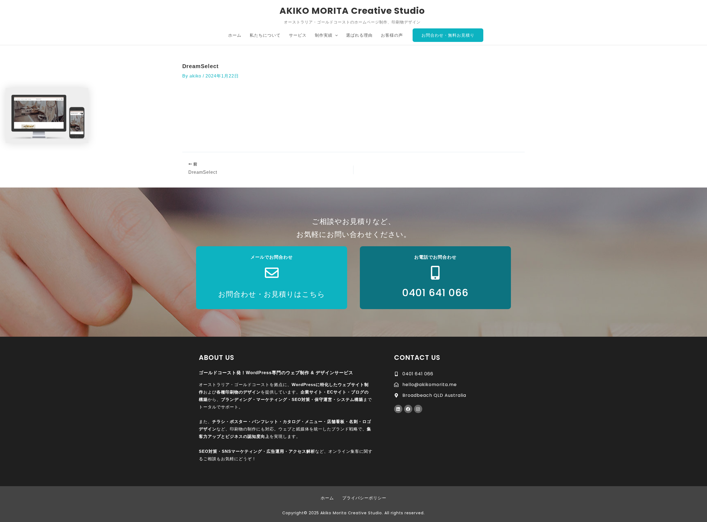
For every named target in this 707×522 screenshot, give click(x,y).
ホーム (327, 498)
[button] (335, 35)
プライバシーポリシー (364, 498)
